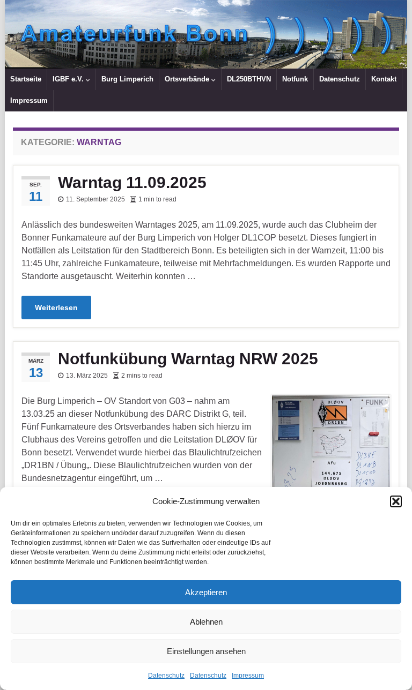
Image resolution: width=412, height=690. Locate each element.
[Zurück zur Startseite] (206, 34)
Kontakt (383, 79)
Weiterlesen (56, 307)
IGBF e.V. (69, 79)
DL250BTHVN (249, 79)
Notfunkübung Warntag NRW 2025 (188, 359)
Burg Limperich (127, 79)
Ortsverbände (188, 79)
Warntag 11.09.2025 (132, 182)
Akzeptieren (206, 592)
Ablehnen (206, 621)
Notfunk (295, 79)
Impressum (248, 675)
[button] (396, 501)
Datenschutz (166, 675)
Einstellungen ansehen (206, 651)
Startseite (25, 79)
